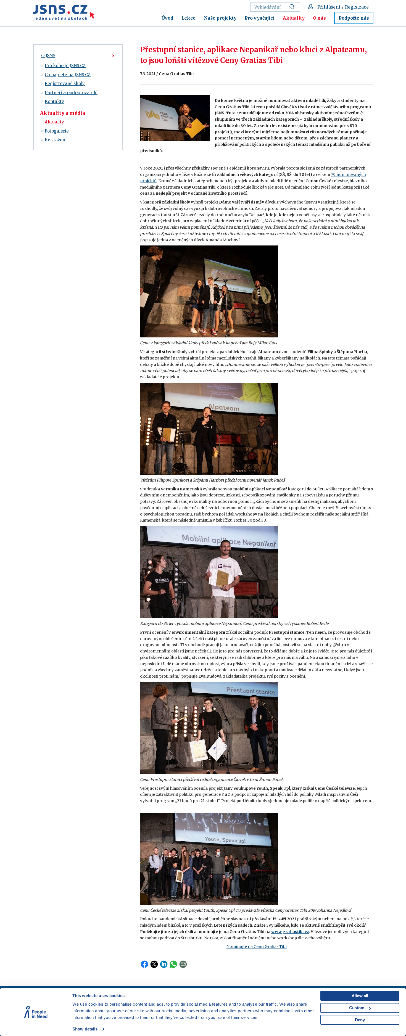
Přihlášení (328, 7)
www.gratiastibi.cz (290, 931)
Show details (84, 1029)
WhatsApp (173, 964)
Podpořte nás (354, 18)
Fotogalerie (57, 131)
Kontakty (54, 101)
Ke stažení (56, 139)
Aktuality (294, 18)
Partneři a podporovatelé (71, 92)
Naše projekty (220, 18)
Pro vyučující (260, 18)
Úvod (167, 18)
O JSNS (48, 55)
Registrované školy (65, 83)
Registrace (357, 7)
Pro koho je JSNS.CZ (65, 65)
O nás (319, 18)
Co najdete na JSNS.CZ (68, 74)
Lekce (188, 18)
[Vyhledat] (293, 7)
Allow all (360, 995)
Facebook (144, 964)
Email (183, 964)
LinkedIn (163, 964)
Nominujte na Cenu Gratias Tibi (256, 946)
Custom (356, 1007)
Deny (360, 1020)
